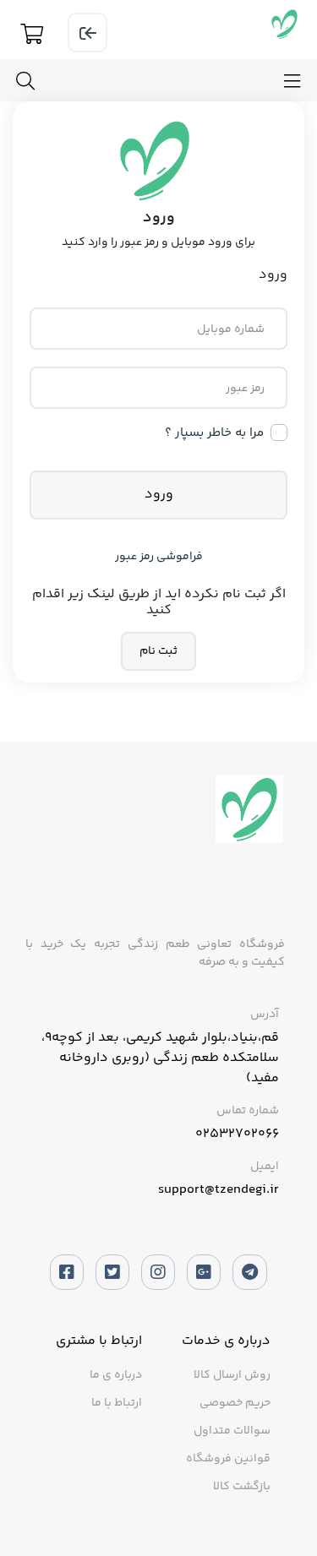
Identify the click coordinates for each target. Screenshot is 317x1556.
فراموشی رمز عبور (159, 556)
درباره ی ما (116, 1375)
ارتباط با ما (116, 1403)
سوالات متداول (232, 1431)
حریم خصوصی (235, 1403)
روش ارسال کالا (232, 1375)
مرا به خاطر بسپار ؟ (214, 433)
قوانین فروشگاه (228, 1459)
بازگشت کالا (242, 1486)
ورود (159, 494)
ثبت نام (158, 651)
